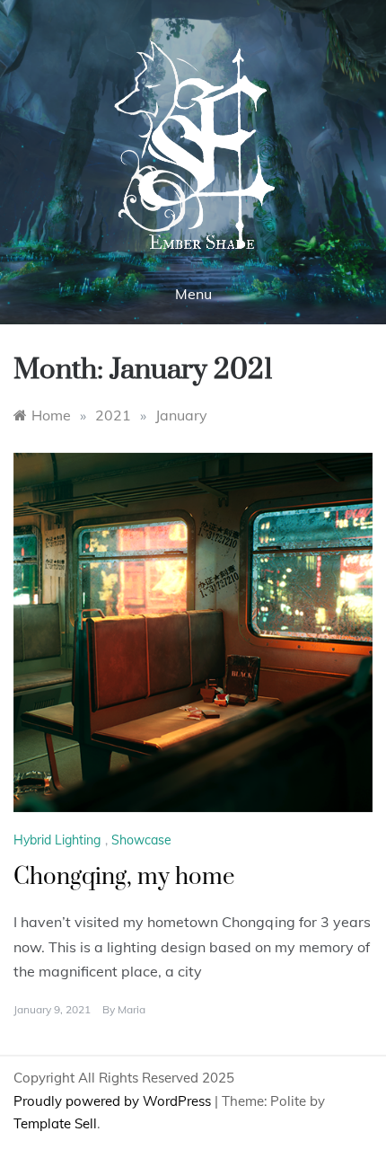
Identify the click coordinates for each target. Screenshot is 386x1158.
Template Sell (55, 1123)
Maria (131, 1009)
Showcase (141, 840)
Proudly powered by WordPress (114, 1100)
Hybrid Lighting (57, 840)
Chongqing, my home (123, 877)
